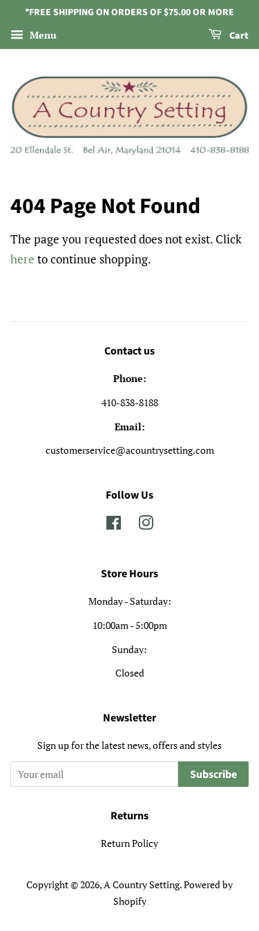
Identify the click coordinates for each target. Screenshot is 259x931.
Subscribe (213, 774)
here (22, 259)
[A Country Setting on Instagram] (145, 525)
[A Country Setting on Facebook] (114, 525)
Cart (238, 36)
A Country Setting (142, 884)
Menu (42, 34)
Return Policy (129, 843)
